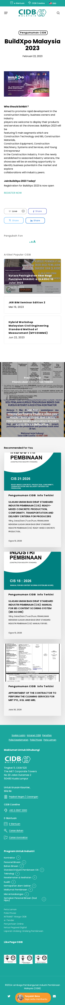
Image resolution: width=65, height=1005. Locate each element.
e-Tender (9, 920)
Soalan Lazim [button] (18, 735)
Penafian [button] (47, 735)
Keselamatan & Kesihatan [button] (17, 877)
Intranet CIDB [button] (34, 735)
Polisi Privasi (10, 913)
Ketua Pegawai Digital (15, 927)
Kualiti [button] (7, 882)
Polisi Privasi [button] (36, 740)
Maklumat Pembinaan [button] (15, 890)
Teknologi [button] (9, 874)
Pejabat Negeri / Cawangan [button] (23, 796)
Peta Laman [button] (50, 740)
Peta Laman (10, 909)
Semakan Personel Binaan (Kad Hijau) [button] (20, 899)
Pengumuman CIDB (33, 32)
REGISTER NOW (13, 193)
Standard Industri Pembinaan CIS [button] (21, 870)
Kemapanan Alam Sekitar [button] (17, 886)
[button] (6, 12)
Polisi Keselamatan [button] (18, 740)
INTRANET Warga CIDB (15, 916)
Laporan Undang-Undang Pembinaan (23, 931)
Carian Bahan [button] (16, 830)
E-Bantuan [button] (14, 823)
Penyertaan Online (14, 923)
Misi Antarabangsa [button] (13, 894)
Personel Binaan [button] (12, 862)
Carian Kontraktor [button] (18, 837)
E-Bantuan (10, 818)
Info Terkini (45, 495)
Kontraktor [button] (9, 858)
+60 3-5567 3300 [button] (18, 810)
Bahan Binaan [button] (11, 866)
